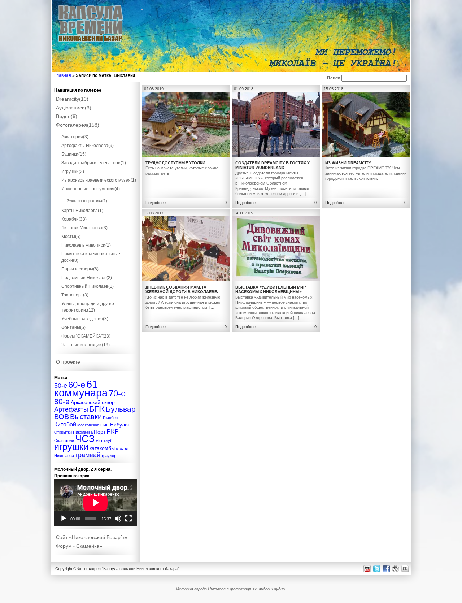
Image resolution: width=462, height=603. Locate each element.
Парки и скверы (80, 269)
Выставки (86, 417)
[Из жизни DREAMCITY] (366, 155)
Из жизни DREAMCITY (348, 163)
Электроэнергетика (87, 201)
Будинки (73, 154)
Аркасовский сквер (93, 402)
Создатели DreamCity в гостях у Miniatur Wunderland (272, 165)
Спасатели (64, 440)
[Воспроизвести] (63, 518)
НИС (104, 425)
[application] (95, 502)
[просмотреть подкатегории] (95, 130)
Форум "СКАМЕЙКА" (85, 336)
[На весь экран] (128, 518)
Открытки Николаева (73, 432)
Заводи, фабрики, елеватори (93, 162)
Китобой (65, 424)
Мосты (70, 236)
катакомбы (102, 448)
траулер (108, 456)
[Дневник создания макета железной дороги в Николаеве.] (186, 279)
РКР (112, 431)
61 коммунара (81, 388)
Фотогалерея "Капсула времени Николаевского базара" (128, 569)
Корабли (74, 219)
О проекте (68, 362)
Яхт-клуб (104, 440)
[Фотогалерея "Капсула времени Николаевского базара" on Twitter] (376, 568)
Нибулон (120, 425)
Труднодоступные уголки (175, 163)
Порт (99, 432)
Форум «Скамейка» (79, 546)
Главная (62, 75)
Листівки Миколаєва (84, 227)
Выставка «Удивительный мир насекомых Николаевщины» (270, 289)
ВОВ (61, 417)
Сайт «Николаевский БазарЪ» (91, 537)
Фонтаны (73, 327)
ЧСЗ (85, 438)
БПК (97, 408)
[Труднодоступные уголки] (186, 155)
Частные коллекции (85, 344)
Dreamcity (72, 99)
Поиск (333, 78)
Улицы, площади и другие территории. (87, 307)
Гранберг (111, 418)
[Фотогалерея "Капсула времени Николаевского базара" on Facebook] (386, 568)
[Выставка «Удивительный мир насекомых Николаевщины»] (276, 279)
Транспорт (74, 295)
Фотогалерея (77, 125)
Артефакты (71, 409)
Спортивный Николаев (87, 286)
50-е (60, 385)
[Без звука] (118, 518)
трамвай (87, 455)
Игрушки (72, 171)
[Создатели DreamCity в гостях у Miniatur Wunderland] (276, 155)
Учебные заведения (84, 318)
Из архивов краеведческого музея (98, 180)
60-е (76, 385)
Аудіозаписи (73, 107)
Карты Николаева (82, 210)
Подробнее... (157, 202)
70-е (117, 393)
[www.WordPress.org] (396, 568)
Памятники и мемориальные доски (90, 257)
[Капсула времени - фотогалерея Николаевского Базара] (90, 42)
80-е (62, 401)
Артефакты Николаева (87, 145)
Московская (88, 425)
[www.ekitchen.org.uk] (406, 568)
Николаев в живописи (86, 245)
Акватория (74, 136)
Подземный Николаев (86, 277)
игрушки (71, 447)
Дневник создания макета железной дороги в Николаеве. (181, 289)
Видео (66, 116)
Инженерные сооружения (90, 188)
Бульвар (121, 409)
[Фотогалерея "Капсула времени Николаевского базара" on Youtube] (367, 568)
